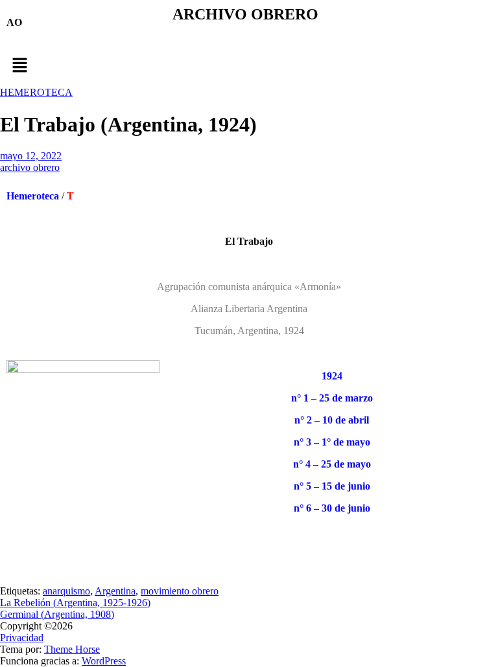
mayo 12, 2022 (31, 155)
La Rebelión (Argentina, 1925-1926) (75, 602)
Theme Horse (72, 649)
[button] (249, 66)
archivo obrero (30, 167)
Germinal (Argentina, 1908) (57, 614)
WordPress (104, 660)
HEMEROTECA (36, 92)
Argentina (115, 590)
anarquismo (66, 590)
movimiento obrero (180, 590)
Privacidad (21, 637)
